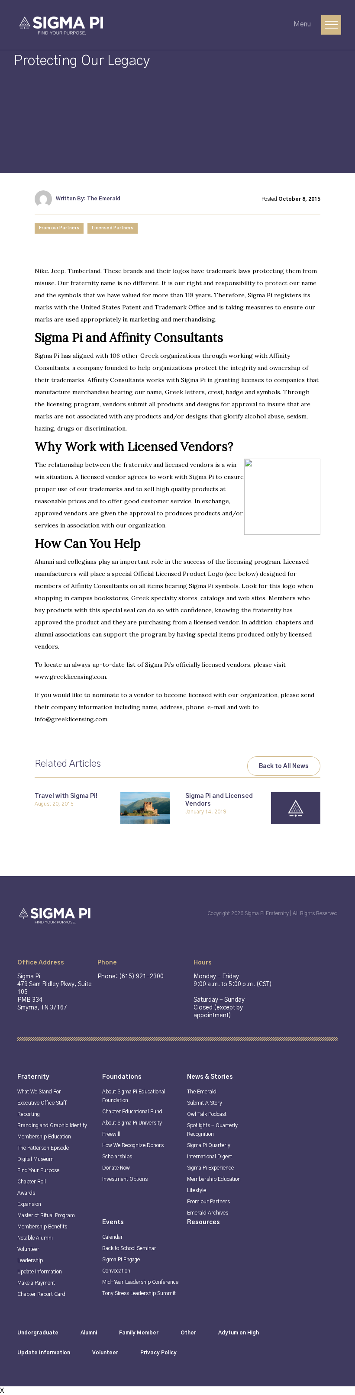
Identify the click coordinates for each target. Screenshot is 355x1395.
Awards (26, 1193)
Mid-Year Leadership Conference (140, 1282)
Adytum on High (238, 1332)
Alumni (89, 1332)
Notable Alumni (35, 1238)
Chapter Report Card (41, 1294)
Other (188, 1332)
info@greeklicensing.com (71, 719)
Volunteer (28, 1249)
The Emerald (201, 1091)
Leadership (30, 1260)
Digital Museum (35, 1159)
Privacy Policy (158, 1352)
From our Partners (59, 228)
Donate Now (116, 1167)
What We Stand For (39, 1091)
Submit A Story (204, 1103)
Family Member (138, 1332)
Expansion (29, 1204)
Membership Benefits (42, 1226)
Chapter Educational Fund (132, 1111)
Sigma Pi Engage (121, 1259)
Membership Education (44, 1136)
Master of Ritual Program (46, 1215)
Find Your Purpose (38, 1170)
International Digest (209, 1156)
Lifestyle (196, 1190)
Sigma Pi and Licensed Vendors (219, 800)
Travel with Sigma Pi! (66, 796)
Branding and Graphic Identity (52, 1125)
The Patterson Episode (43, 1148)
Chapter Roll (31, 1181)
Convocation (116, 1270)
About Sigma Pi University (132, 1122)
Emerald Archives (207, 1212)
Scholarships (117, 1156)
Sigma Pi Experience (210, 1167)
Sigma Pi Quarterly (208, 1145)
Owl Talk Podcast (206, 1114)
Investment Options (125, 1179)
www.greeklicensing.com (70, 677)
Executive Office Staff (42, 1103)
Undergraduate (37, 1332)
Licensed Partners (112, 228)
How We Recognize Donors (133, 1145)
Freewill (111, 1134)
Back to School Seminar (129, 1248)
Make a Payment (36, 1283)
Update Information (39, 1271)
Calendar (112, 1237)
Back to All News (284, 766)
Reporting (28, 1114)
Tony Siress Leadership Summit (139, 1293)
